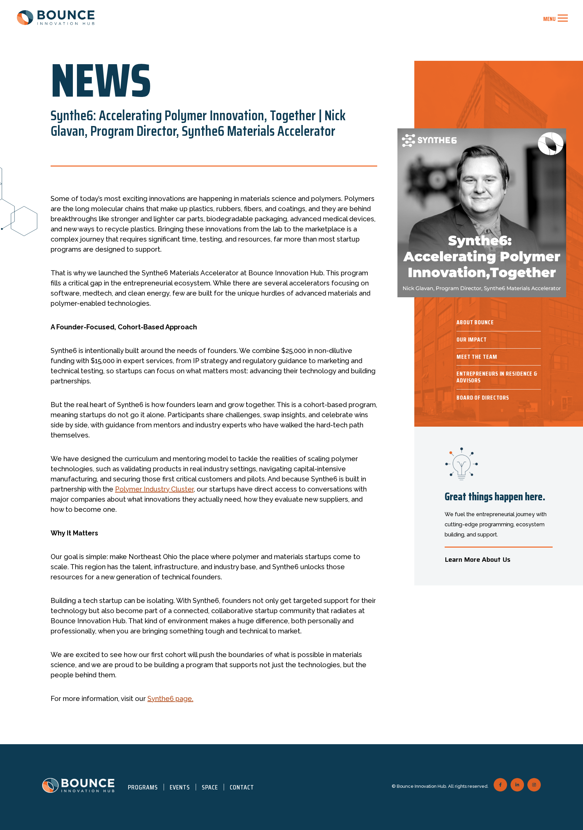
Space (210, 787)
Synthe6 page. (170, 699)
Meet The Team (476, 356)
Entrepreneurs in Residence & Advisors (497, 377)
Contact (242, 787)
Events (180, 787)
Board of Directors (482, 397)
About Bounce (475, 322)
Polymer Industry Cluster (154, 489)
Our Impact (471, 339)
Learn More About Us (477, 559)
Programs (143, 787)
